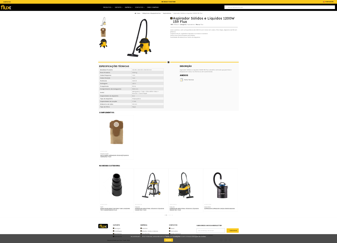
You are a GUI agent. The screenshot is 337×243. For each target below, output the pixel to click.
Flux (202, 24)
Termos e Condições (173, 236)
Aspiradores (191, 24)
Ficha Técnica (189, 80)
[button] (113, 38)
